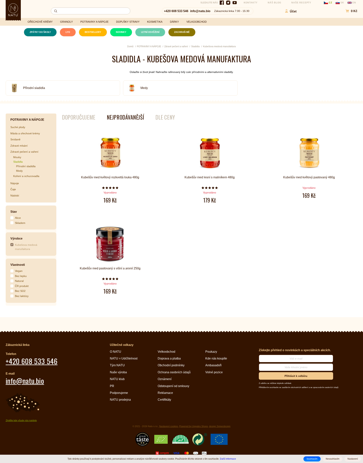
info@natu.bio (200, 11)
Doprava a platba (169, 358)
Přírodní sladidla (34, 88)
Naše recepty (301, 2)
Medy (144, 88)
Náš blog (274, 2)
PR (112, 386)
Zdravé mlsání (19, 145)
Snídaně (15, 139)
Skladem (20, 222)
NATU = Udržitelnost (123, 358)
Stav (13, 211)
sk (342, 2)
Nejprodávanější (125, 117)
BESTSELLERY (93, 32)
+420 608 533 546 (176, 11)
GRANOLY (66, 21)
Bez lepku (21, 275)
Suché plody (17, 127)
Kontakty (251, 2)
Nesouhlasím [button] (332, 459)
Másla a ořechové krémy (25, 133)
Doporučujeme (78, 117)
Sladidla (18, 161)
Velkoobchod (166, 351)
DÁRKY (174, 21)
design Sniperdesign (219, 426)
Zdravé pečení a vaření (24, 151)
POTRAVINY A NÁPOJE (94, 21)
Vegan (18, 270)
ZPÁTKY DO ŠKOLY (40, 32)
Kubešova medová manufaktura (26, 247)
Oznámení (164, 379)
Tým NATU (117, 365)
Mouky (17, 157)
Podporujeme (119, 392)
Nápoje (14, 183)
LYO (68, 32)
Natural (19, 280)
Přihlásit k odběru (296, 375)
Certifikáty (164, 399)
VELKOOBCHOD (196, 21)
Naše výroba (118, 372)
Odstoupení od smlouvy (173, 386)
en (354, 2)
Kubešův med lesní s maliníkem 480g (210, 177)
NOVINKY (121, 32)
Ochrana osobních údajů (174, 372)
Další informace (228, 459)
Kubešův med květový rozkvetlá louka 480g (110, 177)
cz (330, 2)
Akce (18, 217)
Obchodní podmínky (171, 365)
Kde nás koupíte (216, 358)
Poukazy (211, 351)
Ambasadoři (213, 365)
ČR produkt (22, 286)
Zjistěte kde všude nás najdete (21, 420)
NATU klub (117, 379)
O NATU (115, 351)
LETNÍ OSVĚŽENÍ (150, 32)
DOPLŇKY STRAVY (128, 21)
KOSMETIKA (154, 21)
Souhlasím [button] (311, 459)
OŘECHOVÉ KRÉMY (40, 21)
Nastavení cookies (168, 426)
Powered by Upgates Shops (193, 426)
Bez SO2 (20, 290)
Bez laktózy (22, 296)
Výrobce (16, 238)
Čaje (13, 189)
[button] (349, 11)
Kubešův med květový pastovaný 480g (309, 177)
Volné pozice (214, 372)
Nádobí (14, 195)
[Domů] (13, 9)
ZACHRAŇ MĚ (182, 32)
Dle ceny (165, 117)
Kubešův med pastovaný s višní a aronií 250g (110, 268)
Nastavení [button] (352, 459)
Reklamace (165, 392)
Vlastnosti (17, 264)
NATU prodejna (120, 399)
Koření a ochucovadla (26, 176)
